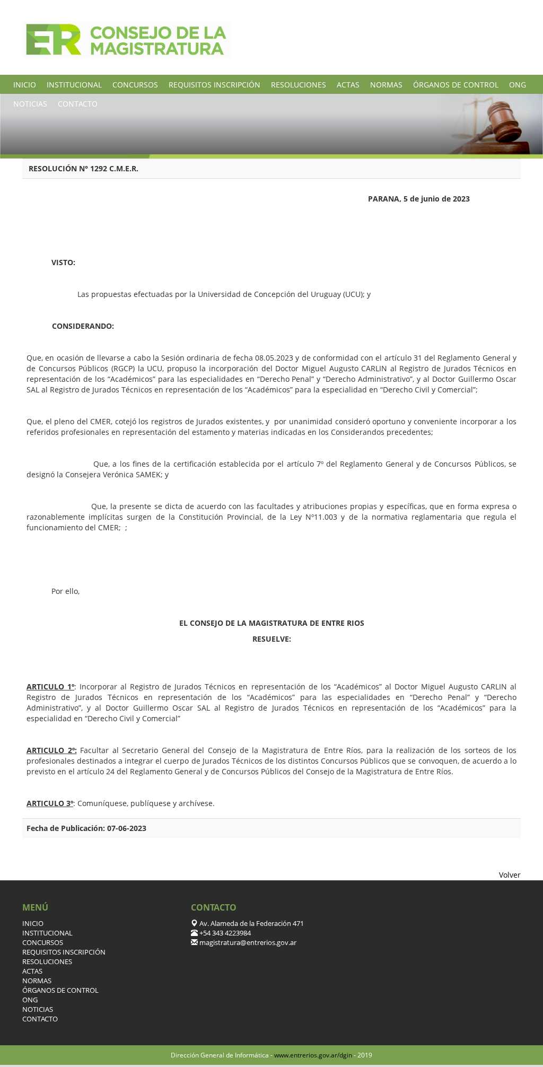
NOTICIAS (30, 104)
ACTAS (348, 85)
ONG (517, 85)
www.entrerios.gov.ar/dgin (313, 1055)
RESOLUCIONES (298, 85)
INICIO (24, 85)
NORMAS (386, 85)
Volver (510, 875)
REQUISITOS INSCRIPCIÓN (214, 85)
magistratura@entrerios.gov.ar (247, 942)
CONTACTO (78, 104)
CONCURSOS (135, 85)
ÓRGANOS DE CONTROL (455, 85)
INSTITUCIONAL (74, 85)
